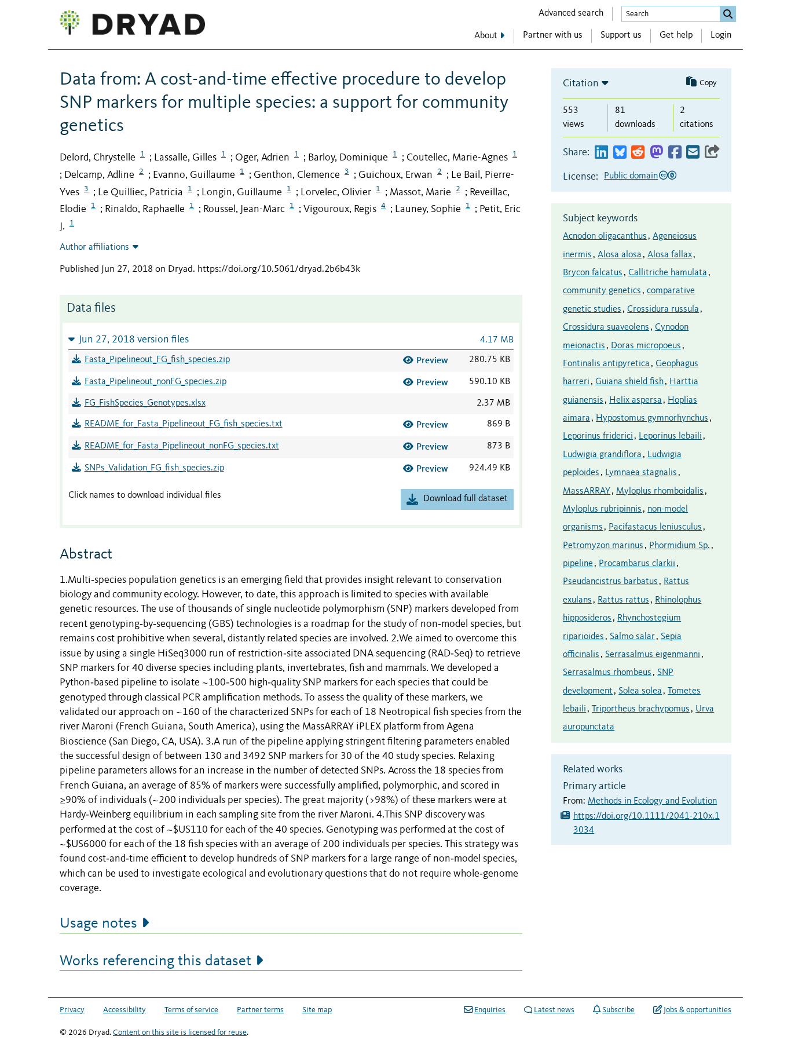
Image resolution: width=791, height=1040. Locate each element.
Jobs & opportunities (697, 1010)
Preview (432, 360)
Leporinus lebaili (670, 436)
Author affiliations (94, 247)
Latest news (554, 1010)
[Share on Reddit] (637, 152)
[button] (291, 339)
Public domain (631, 176)
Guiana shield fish (629, 381)
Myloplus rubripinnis (602, 509)
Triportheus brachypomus (641, 709)
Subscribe (618, 1010)
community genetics (602, 290)
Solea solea (640, 691)
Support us (621, 35)
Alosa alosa (620, 255)
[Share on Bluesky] (620, 152)
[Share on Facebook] (675, 152)
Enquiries (490, 1010)
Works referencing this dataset (155, 961)
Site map (317, 1010)
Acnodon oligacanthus (605, 236)
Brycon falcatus (592, 273)
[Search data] (728, 14)
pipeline (578, 563)
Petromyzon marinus (603, 545)
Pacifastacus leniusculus (655, 527)
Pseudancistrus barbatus (610, 581)
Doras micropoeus (646, 346)
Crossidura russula (663, 309)
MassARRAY (586, 491)
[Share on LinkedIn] (601, 152)
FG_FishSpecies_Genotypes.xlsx (145, 403)
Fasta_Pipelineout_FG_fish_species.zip (157, 359)
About (485, 36)
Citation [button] (581, 83)
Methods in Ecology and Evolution (652, 801)
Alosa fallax (669, 255)
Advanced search (571, 13)
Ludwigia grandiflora (602, 454)
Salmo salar (632, 636)
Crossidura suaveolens (606, 327)
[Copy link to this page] (712, 152)
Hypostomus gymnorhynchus (652, 418)
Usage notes (98, 923)
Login (721, 35)
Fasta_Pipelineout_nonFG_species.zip (155, 381)
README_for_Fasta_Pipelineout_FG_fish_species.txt (184, 424)
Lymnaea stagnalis (641, 472)
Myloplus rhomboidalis (660, 491)
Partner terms (260, 1010)
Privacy (72, 1010)
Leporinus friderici (598, 436)
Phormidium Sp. (679, 545)
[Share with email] (693, 152)
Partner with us (553, 35)
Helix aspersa (635, 400)
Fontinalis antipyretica (606, 363)
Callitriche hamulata (667, 273)
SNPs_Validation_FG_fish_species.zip (154, 468)
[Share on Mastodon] (656, 152)
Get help (676, 35)
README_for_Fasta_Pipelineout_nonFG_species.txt (182, 446)
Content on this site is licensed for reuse (180, 1032)
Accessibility (124, 1010)
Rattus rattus (623, 600)
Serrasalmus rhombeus (607, 672)
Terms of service (191, 1010)
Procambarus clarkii (637, 563)
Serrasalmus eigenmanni (652, 654)
